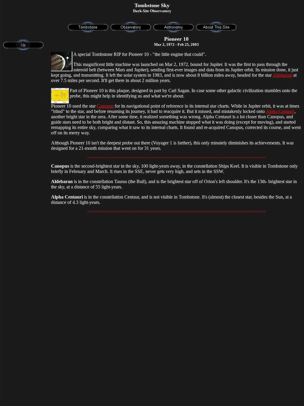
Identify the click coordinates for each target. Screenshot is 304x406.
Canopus (105, 105)
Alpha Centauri (280, 111)
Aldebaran (282, 75)
